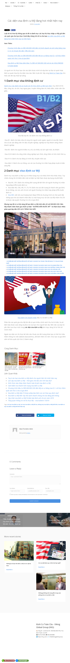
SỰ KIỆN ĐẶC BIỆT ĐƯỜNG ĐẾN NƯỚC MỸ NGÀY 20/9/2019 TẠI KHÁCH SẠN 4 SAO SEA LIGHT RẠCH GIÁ (34, 271)
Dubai (45, 2)
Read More (9, 569)
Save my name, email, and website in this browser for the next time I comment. (29, 494)
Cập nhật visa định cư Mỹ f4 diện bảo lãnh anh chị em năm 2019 (31, 398)
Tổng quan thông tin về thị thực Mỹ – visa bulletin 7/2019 (28, 401)
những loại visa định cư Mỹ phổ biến (48, 404)
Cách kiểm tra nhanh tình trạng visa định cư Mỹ (25, 386)
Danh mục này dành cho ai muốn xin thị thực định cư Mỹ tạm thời (28, 86)
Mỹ (6, 2)
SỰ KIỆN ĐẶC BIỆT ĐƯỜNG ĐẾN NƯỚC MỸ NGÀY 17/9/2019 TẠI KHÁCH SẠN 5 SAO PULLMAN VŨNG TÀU (34, 265)
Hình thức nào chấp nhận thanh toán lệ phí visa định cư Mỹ (29, 383)
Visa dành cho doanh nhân (27, 318)
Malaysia (7, 6)
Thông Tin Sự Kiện (18, 6)
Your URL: (47, 488)
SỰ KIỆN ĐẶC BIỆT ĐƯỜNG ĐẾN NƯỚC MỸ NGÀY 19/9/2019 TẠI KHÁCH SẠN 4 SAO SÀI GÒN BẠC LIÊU (33, 269)
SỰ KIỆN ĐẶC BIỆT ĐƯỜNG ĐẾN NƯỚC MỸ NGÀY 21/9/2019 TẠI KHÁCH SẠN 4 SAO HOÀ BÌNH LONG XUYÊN (35, 273)
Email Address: (30, 488)
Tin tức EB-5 (37, 24)
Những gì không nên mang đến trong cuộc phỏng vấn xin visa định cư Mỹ (49, 594)
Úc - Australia (21, 2)
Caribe (30, 2)
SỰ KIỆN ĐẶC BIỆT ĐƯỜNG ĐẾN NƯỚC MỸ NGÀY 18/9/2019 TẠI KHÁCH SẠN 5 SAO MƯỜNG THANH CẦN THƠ (36, 267)
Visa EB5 (11, 195)
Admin (28, 433)
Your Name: (12, 488)
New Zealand (54, 2)
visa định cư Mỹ (30, 170)
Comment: (12, 474)
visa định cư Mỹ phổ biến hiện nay (15, 406)
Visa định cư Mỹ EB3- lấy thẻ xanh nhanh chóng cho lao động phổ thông (33, 396)
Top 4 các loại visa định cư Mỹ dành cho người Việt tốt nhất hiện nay (32, 378)
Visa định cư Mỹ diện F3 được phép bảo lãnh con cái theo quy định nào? (33, 393)
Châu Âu (38, 2)
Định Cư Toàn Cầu (56, 73)
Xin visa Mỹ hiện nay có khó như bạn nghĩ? (49, 563)
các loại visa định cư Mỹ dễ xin (29, 404)
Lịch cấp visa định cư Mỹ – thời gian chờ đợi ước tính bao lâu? (30, 381)
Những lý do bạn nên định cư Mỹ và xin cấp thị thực (18, 564)
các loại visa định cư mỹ (13, 404)
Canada (12, 2)
